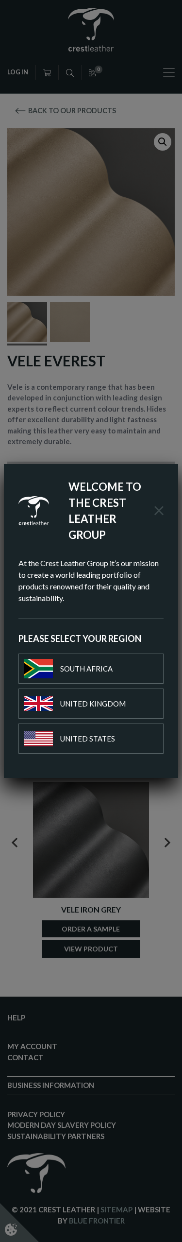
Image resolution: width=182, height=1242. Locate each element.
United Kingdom (93, 703)
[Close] (159, 511)
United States (87, 738)
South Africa (86, 668)
